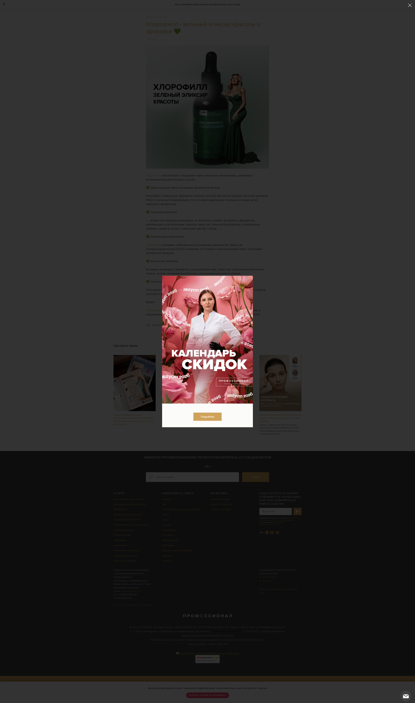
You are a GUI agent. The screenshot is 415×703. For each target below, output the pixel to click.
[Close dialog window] (409, 5)
